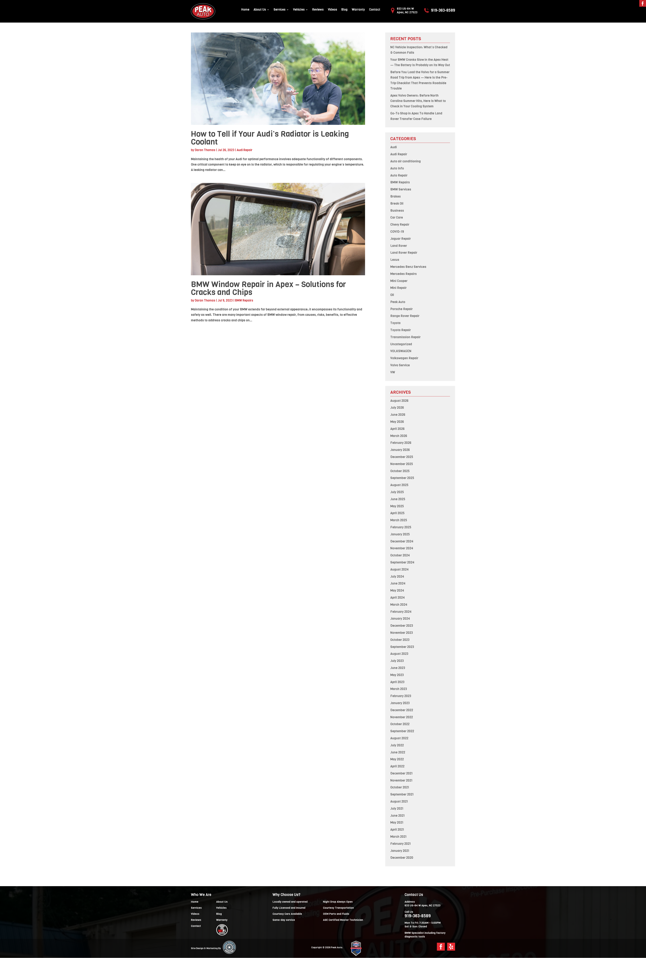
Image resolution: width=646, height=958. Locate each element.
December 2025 (401, 457)
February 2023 (400, 696)
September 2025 (402, 478)
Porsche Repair (401, 309)
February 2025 (400, 527)
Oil (392, 295)
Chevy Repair (399, 224)
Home (245, 10)
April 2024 (397, 597)
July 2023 (397, 661)
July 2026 (397, 407)
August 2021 (399, 801)
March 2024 (398, 604)
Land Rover (398, 246)
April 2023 (397, 682)
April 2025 (397, 513)
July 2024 (397, 576)
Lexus (394, 260)
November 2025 (401, 464)
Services (279, 10)
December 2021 (401, 773)
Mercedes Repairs (403, 274)
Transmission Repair (405, 337)
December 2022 (401, 710)
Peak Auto (397, 302)
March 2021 (398, 837)
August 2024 (399, 569)
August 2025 (399, 485)
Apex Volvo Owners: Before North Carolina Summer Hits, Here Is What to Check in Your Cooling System (418, 101)
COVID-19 (397, 231)
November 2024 (401, 548)
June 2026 (397, 415)
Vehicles (299, 10)
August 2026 (399, 401)
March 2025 (398, 520)
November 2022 (401, 717)
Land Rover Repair (403, 253)
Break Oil (396, 203)
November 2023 (401, 633)
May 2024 (397, 590)
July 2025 (397, 492)
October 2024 (400, 555)
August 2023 (399, 654)
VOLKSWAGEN (400, 351)
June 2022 (397, 752)
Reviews (318, 10)
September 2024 (402, 562)
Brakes (395, 196)
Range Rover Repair (404, 316)
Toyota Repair (400, 330)
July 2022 (397, 745)
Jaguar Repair (400, 239)
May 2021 (396, 822)
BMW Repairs (244, 300)
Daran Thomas (205, 150)
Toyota (395, 323)
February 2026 (400, 443)
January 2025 (400, 534)
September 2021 (402, 794)
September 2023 (402, 647)
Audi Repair (244, 150)
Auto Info (397, 168)
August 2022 (399, 738)
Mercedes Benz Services (408, 267)
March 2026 (398, 436)
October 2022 (399, 724)
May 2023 (397, 675)
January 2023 (400, 703)
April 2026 (397, 429)
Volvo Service (400, 365)
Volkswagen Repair (404, 358)
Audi (393, 147)
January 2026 (400, 450)
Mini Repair (398, 288)
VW (392, 372)
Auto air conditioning (405, 161)
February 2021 (400, 844)
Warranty (358, 10)
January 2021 (399, 851)
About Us (260, 10)
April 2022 (397, 766)
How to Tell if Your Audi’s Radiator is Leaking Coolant (270, 138)
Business (397, 210)
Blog (344, 10)
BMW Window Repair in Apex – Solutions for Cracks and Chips (268, 288)
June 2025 (397, 499)
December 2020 (401, 858)
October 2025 (400, 471)
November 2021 (401, 780)
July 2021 (396, 808)
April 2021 (397, 829)
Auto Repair (398, 175)
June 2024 (397, 583)
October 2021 (399, 787)
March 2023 (398, 689)
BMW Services (400, 189)
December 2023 (401, 626)
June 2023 (397, 668)
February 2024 (400, 612)
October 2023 (399, 640)
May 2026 (397, 422)
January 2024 (400, 618)
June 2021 (397, 815)
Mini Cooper (398, 281)
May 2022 (397, 759)
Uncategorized (401, 344)
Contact (374, 10)
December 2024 (401, 541)
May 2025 (397, 506)
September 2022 (402, 731)
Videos (332, 10)
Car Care (396, 217)
